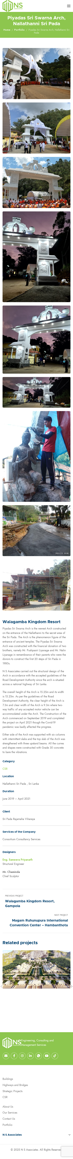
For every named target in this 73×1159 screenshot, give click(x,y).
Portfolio (19, 29)
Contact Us (9, 1119)
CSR (5, 769)
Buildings (8, 1079)
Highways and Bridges (15, 1085)
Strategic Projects (12, 1091)
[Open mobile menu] (68, 6)
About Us (8, 1107)
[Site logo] (13, 6)
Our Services (10, 1113)
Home (6, 29)
